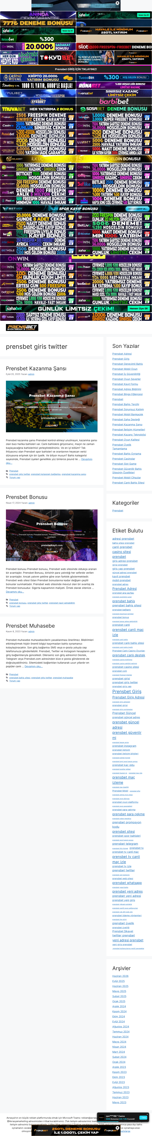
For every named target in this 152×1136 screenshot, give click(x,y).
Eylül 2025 (118, 981)
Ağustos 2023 (120, 1087)
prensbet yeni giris (123, 900)
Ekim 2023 (118, 1077)
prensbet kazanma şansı (74, 474)
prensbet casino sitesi (125, 666)
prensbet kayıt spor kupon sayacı (125, 761)
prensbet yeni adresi (126, 896)
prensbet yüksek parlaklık (122, 904)
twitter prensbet (123, 935)
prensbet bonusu (17, 603)
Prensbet (13, 471)
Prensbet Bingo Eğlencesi (127, 394)
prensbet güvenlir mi (126, 735)
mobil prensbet (121, 580)
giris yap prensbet (123, 568)
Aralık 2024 (119, 1006)
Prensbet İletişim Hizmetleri (128, 429)
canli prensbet (122, 547)
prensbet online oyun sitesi (122, 795)
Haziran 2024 (120, 1036)
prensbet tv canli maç (125, 851)
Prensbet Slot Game (124, 463)
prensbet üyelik (123, 923)
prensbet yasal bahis (120, 887)
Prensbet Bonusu (26, 497)
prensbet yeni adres (127, 891)
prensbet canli (121, 624)
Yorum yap (14, 477)
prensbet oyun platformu (125, 802)
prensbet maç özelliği (120, 787)
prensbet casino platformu (122, 660)
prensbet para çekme (128, 814)
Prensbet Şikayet (122, 931)
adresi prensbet (123, 538)
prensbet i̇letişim (121, 750)
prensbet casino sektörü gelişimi (124, 663)
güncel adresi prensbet (124, 572)
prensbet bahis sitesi (19, 677)
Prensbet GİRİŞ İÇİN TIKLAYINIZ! (76, 69)
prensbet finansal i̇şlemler (122, 675)
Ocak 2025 (118, 1001)
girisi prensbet (120, 565)
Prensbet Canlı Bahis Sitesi (128, 482)
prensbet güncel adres (126, 717)
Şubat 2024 (119, 1056)
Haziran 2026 (120, 976)
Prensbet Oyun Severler (126, 379)
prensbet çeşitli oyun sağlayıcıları (125, 908)
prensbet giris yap (121, 686)
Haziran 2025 (120, 986)
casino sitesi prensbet (121, 554)
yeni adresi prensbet (127, 940)
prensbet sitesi (123, 831)
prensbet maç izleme (123, 780)
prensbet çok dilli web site (122, 912)
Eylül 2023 (118, 1082)
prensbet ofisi (135, 791)
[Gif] (76, 159)
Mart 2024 (118, 1051)
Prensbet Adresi (122, 353)
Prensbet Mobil (120, 790)
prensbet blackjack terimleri (123, 614)
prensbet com (119, 671)
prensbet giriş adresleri (121, 702)
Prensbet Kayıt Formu (125, 384)
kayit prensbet (121, 576)
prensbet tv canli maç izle (126, 859)
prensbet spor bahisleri (126, 835)
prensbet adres (120, 584)
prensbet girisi (121, 678)
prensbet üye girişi (119, 919)
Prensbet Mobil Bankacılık (127, 414)
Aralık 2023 (119, 1067)
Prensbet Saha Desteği (126, 419)
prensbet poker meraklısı (121, 819)
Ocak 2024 (118, 1061)
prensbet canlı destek (128, 655)
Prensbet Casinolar (123, 458)
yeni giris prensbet (122, 944)
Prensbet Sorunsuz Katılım (128, 409)
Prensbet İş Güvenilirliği (126, 374)
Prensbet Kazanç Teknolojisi (129, 434)
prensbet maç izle (135, 773)
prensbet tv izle (121, 866)
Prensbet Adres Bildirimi (126, 389)
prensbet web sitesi (122, 878)
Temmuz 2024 (121, 1031)
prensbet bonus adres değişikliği (124, 621)
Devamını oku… (15, 591)
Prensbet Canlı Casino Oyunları (128, 650)
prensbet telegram (125, 844)
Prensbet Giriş (120, 358)
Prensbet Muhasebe (30, 626)
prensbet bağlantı (121, 609)
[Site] (38, 117)
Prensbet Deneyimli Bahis (127, 363)
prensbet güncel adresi (125, 724)
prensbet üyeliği (120, 927)
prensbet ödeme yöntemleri (127, 915)
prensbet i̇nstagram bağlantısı (46, 474)
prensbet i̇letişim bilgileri (125, 753)
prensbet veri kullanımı (121, 875)
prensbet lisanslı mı (119, 773)
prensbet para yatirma (123, 809)
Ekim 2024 (118, 1016)
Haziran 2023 (120, 1097)
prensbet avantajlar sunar (122, 597)
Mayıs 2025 (119, 991)
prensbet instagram (124, 745)
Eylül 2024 (118, 1021)
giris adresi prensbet (125, 560)
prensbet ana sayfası (123, 593)
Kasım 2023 (119, 1072)
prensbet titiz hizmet (120, 848)
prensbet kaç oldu (123, 765)
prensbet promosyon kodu (126, 825)
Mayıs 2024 (119, 1041)
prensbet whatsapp (127, 883)
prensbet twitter (123, 870)
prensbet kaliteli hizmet (121, 758)
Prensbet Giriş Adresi (128, 697)
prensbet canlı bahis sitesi (128, 643)
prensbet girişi (120, 705)
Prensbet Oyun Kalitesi (126, 439)
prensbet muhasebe (63, 677)
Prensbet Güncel (124, 713)
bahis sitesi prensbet (123, 543)
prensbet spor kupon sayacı (122, 840)
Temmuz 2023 (121, 1092)
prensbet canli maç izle (128, 632)
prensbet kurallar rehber (121, 769)
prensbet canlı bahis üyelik (122, 647)
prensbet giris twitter (19, 474)
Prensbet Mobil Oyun (124, 368)
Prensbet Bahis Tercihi (125, 404)
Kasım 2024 (119, 1011)
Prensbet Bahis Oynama (126, 453)
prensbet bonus (120, 617)
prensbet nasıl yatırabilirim (62, 603)
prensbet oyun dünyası (121, 799)
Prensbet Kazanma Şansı (36, 368)
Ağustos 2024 (120, 1026)
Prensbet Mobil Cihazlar (126, 477)
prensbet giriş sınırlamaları (122, 709)
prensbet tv (137, 848)
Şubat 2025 (119, 996)
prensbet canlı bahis (120, 640)
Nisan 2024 (119, 1046)
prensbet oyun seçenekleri (122, 806)
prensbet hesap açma (120, 742)
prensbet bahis (123, 601)
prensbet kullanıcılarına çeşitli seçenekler (128, 948)
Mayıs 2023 (119, 1102)
